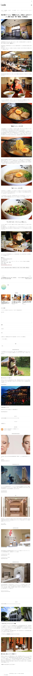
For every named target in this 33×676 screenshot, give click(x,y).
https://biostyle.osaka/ (4, 558)
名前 (2, 324)
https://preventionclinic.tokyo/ (5, 591)
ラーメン (3, 267)
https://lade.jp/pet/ (3, 384)
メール (2, 328)
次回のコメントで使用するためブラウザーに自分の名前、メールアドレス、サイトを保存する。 (14, 336)
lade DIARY (5, 10)
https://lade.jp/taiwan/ (4, 411)
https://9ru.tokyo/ (3, 524)
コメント (2, 312)
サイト (2, 332)
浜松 (21, 267)
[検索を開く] (31, 1)
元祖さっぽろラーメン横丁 (8, 267)
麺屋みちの (27, 267)
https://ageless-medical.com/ (5, 460)
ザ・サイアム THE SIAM (16, 628)
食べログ (10, 10)
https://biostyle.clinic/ (4, 555)
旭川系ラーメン (15, 267)
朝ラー (18, 267)
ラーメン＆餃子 (14, 10)
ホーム (2, 10)
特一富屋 (24, 267)
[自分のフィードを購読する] (2, 430)
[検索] (29, 345)
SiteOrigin (22, 673)
